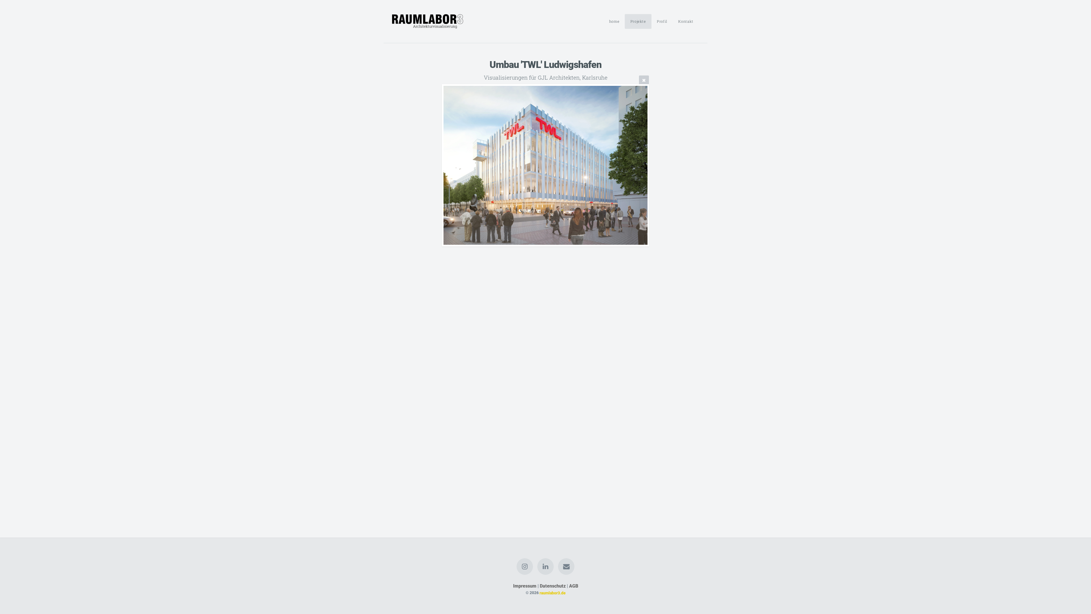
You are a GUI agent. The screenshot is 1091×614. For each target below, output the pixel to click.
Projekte (638, 21)
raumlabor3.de (553, 592)
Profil (662, 21)
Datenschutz (553, 586)
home (614, 21)
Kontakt (685, 21)
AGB (573, 586)
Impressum (524, 586)
